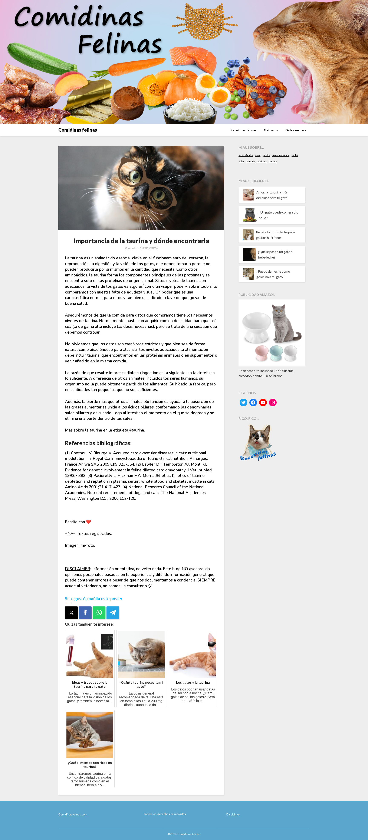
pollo (241, 161)
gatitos (266, 155)
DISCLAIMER (77, 569)
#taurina (136, 430)
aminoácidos (246, 155)
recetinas (262, 161)
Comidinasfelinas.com (72, 814)
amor (257, 155)
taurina (273, 161)
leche (295, 155)
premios (250, 161)
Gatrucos (271, 130)
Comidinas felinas (77, 130)
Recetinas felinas (243, 130)
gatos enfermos (280, 155)
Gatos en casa (295, 130)
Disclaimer (233, 814)
